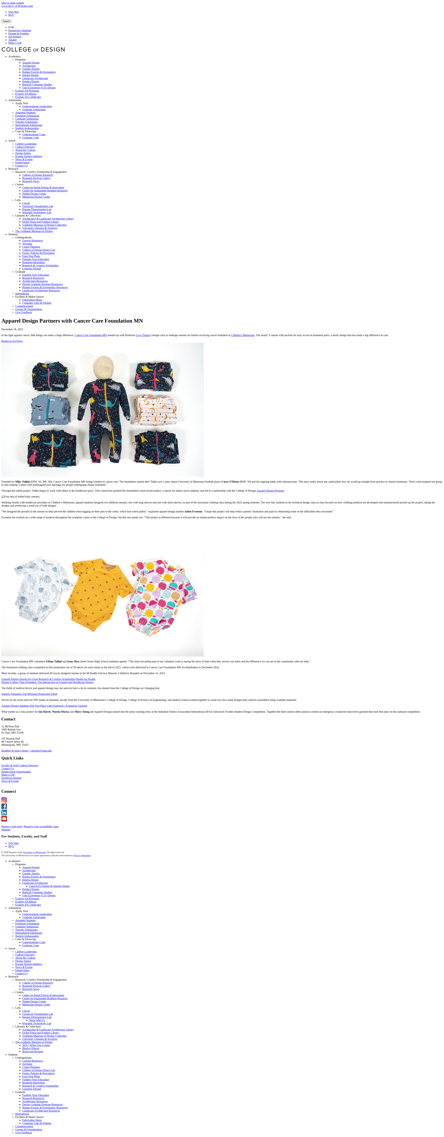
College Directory (25, 954)
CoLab (26, 1010)
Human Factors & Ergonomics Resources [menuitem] (45, 287)
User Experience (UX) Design (39, 895)
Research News (30, 989)
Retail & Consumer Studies (37, 892)
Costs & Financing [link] (25, 131)
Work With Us (37, 1020)
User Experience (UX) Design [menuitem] (39, 87)
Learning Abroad (31, 1088)
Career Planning (31, 1067)
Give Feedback (23, 1132)
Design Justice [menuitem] (23, 153)
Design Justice (23, 960)
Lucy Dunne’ (143, 335)
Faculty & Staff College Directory (20, 765)
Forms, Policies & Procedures (38, 1073)
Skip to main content (12, 2)
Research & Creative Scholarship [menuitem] (40, 265)
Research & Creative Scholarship (57, 679)
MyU (11, 15)
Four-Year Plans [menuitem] (31, 256)
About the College (25, 957)
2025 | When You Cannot (36, 1045)
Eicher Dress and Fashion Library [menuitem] (40, 221)
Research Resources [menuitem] (33, 277)
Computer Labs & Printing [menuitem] (36, 302)
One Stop (13, 11)
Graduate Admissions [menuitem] (27, 118)
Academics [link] (14, 56)
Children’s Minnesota (242, 335)
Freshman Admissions (27, 923)
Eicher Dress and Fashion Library (40, 1032)
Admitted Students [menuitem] (25, 112)
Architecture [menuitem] (29, 65)
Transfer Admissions (26, 929)
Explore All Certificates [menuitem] (28, 97)
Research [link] (13, 168)
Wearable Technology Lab (36, 1023)
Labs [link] (18, 199)
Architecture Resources (35, 1101)
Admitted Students (25, 920)
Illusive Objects (30, 1048)
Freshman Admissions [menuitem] (27, 115)
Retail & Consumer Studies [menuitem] (37, 84)
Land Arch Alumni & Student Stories (49, 886)
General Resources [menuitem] (32, 240)
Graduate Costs (30, 945)
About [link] (11, 140)
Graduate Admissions (27, 926)
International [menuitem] (22, 293)
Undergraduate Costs (33, 942)
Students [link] (13, 234)
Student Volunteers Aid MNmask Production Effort (29, 694)
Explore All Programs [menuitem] (27, 90)
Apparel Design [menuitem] (31, 62)
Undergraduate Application (37, 914)
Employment (22, 970)
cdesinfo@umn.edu (41, 750)
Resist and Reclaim (32, 1051)
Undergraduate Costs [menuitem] (33, 134)
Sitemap (5, 829)
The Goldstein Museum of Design (34, 1042)
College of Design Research (37, 982)
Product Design (30, 889)
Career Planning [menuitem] (31, 246)
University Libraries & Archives (39, 1038)
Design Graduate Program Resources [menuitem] (42, 284)
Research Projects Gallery (36, 985)
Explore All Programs (27, 898)
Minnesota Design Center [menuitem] (36, 196)
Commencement (24, 1126)
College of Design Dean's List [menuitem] (38, 249)
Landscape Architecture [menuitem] (35, 78)
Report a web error (11, 826)
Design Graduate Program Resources (42, 1104)
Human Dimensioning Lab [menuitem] (37, 209)
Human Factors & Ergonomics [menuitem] (39, 72)
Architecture (29, 870)
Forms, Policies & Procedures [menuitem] (38, 253)
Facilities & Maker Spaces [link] (29, 296)
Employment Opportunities (16, 771)
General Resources (32, 1060)
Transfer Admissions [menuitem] (26, 121)
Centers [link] (19, 184)
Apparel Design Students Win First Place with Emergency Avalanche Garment (44, 705)
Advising (27, 1063)
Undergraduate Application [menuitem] (37, 106)
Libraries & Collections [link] (28, 215)
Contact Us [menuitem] (21, 165)
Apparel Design (10, 679)
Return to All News (12, 341)
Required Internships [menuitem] (33, 262)
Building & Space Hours (14, 750)
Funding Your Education (35, 1079)
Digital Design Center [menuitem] (34, 193)
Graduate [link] (20, 271)
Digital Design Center (34, 1001)
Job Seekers (14, 36)
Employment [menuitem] (22, 162)
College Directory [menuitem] (25, 146)
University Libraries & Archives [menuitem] (39, 228)
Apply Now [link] (21, 103)
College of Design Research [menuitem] (37, 175)
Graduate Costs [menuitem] (30, 137)
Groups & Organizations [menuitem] (28, 309)
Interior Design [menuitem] (30, 75)
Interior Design (30, 879)
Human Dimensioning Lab (37, 1017)
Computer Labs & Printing (36, 1123)
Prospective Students (19, 30)
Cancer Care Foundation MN (91, 335)
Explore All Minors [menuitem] (25, 93)
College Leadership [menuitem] (26, 143)
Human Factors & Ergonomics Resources (45, 1107)
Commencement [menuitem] (24, 306)
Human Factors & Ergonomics (39, 876)
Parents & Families (18, 33)
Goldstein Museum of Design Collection (44, 1035)
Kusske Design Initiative (28, 964)
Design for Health (85, 679)
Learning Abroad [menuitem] (31, 268)
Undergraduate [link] (23, 237)
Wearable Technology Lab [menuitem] (36, 212)
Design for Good (28, 679)
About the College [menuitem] (25, 150)
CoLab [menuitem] (26, 203)
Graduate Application (34, 917)
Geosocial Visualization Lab (37, 1014)
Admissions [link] (14, 100)
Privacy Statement (82, 855)
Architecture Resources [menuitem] (35, 281)
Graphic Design (31, 873)
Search (6, 21)
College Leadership (26, 951)
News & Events (10, 781)
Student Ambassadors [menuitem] (27, 128)
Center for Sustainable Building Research (44, 998)
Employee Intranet (11, 777)
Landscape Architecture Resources (41, 1110)
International (22, 1113)
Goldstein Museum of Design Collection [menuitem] (44, 224)
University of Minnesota (34, 852)
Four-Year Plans (31, 1076)
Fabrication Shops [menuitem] (32, 299)
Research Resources (33, 1098)
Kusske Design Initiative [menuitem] (28, 156)
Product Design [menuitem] (30, 81)
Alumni (12, 39)
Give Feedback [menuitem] (23, 312)
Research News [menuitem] (30, 181)
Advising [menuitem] (27, 243)
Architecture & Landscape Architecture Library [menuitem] (48, 218)
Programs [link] (20, 59)
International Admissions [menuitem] (28, 125)
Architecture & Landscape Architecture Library (48, 1029)
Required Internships (33, 1082)
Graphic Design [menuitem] (31, 68)
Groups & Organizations (28, 1129)
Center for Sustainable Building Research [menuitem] (44, 190)
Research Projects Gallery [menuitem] (36, 178)
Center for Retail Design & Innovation (43, 995)
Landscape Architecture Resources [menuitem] (41, 290)
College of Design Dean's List (38, 1070)
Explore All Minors (25, 901)
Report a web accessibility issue (41, 826)
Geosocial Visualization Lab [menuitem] (37, 206)
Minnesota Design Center (36, 1004)
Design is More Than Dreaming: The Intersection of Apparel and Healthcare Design (47, 682)
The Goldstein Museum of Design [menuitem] (34, 231)
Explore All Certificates (28, 904)
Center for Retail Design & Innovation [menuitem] (43, 187)
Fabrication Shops (32, 1120)
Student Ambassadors (27, 936)
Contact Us (7, 768)
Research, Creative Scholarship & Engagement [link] (41, 171)
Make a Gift (15, 42)
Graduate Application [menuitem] (34, 109)
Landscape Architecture (35, 882)
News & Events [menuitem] (24, 159)
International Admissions (28, 932)
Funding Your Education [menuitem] (35, 259)
